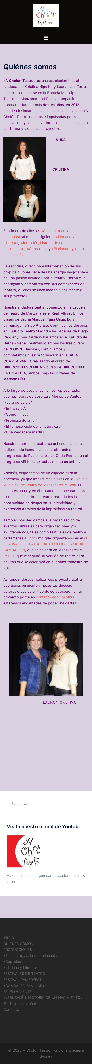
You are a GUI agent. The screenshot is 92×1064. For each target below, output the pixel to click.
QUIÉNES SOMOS (18, 944)
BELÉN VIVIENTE (17, 991)
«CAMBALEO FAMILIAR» (23, 985)
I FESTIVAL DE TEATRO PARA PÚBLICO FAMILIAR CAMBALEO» (45, 544)
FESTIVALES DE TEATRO (24, 973)
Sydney (46, 1056)
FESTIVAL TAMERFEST (22, 979)
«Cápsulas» (36, 248)
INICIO (8, 938)
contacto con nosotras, (55, 597)
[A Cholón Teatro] (46, 17)
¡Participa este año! (19, 1003)
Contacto (11, 1009)
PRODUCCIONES (17, 949)
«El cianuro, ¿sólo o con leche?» (30, 955)
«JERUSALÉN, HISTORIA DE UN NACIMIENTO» (42, 997)
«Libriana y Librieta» (20, 967)
